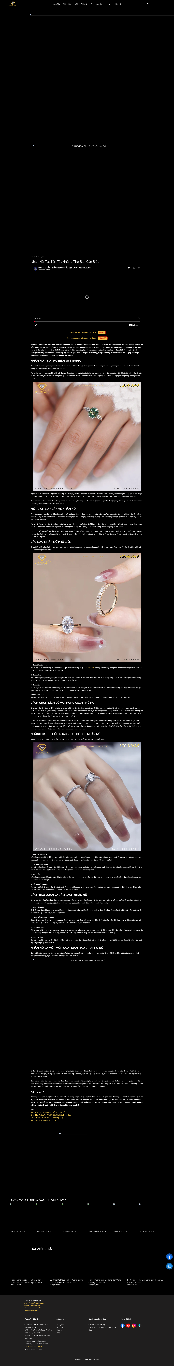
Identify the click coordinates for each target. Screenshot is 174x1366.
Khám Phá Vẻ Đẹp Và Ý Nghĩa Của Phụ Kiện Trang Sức (51, 1115)
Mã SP (76, 4)
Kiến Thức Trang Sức (38, 257)
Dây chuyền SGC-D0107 (98, 1231)
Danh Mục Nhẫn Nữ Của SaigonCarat (44, 1120)
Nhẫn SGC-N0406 (44, 1231)
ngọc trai (91, 668)
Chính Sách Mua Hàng (97, 1325)
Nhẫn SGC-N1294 (121, 1231)
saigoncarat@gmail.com (38, 1344)
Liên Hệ (118, 4)
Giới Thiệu (67, 4)
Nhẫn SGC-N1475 (147, 1231)
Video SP (84, 4)
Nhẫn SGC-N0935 (18, 1231)
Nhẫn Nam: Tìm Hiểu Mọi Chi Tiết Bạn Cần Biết (48, 1112)
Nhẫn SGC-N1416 (69, 1231)
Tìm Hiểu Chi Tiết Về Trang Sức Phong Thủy (47, 1118)
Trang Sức (60, 1325)
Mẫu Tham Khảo (97, 4)
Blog (110, 4)
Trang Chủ (56, 4)
